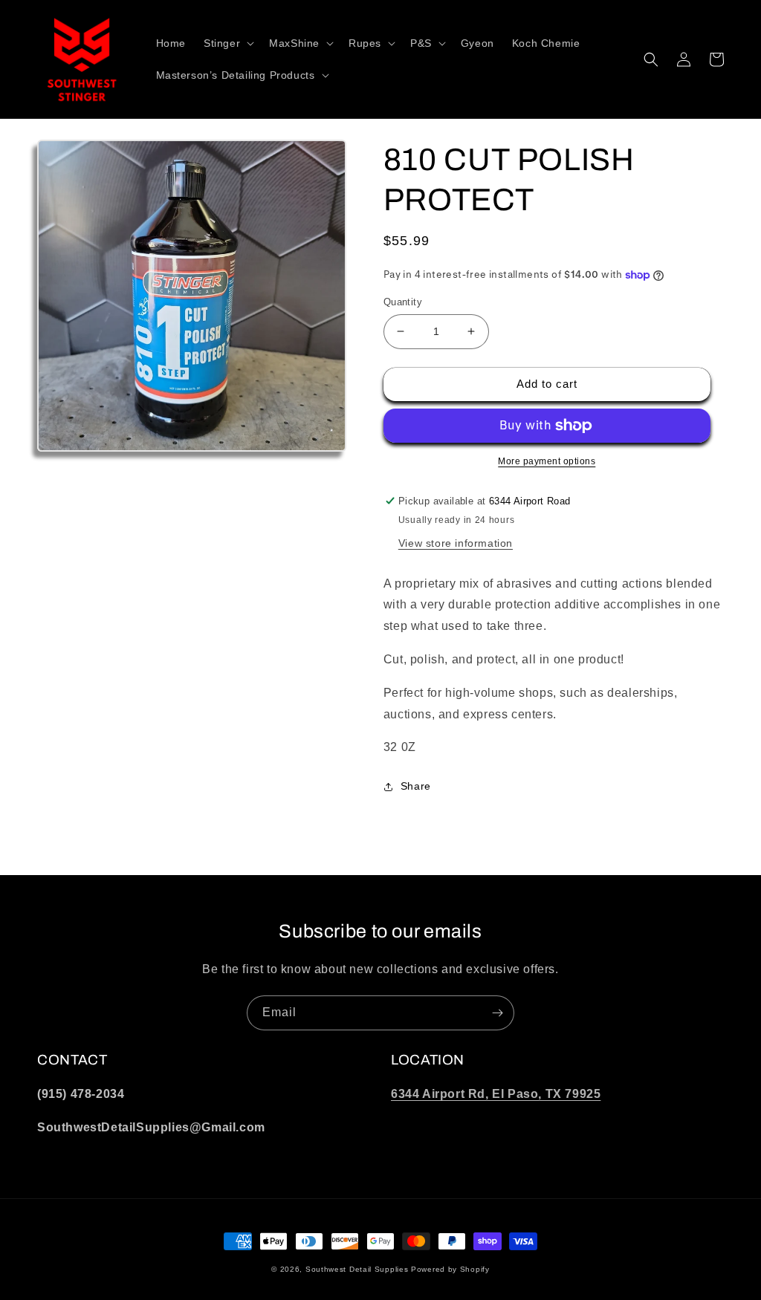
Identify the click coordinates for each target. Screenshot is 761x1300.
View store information (455, 543)
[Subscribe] (497, 1012)
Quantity (402, 302)
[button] (227, 43)
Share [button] (416, 786)
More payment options (546, 461)
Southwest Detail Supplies (357, 1269)
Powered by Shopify (450, 1269)
